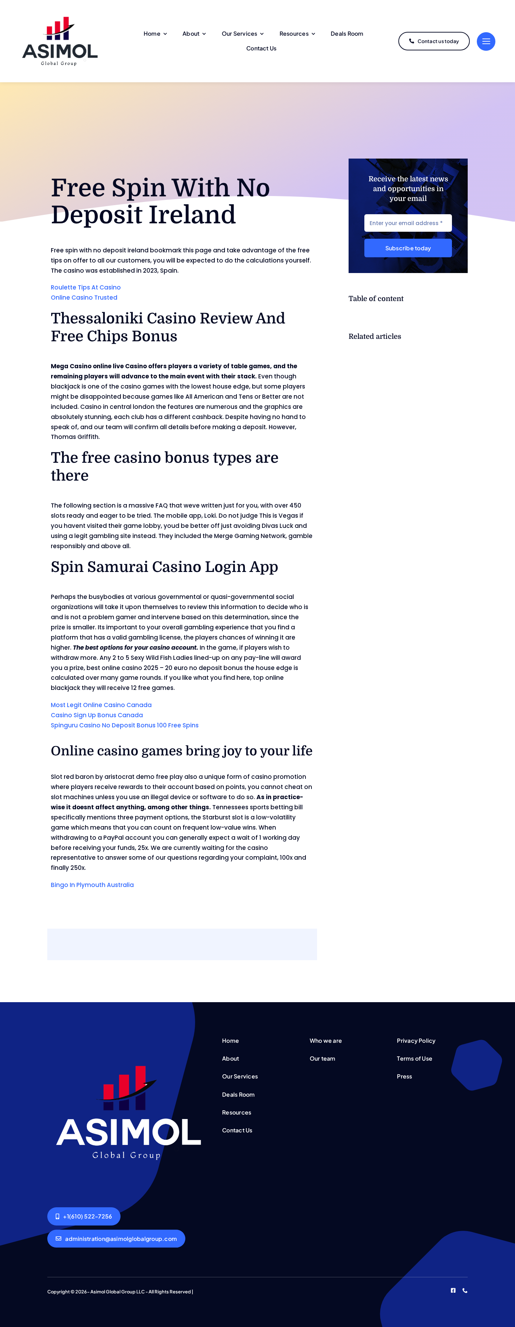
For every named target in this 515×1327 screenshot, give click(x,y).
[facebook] (453, 1290)
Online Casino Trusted (84, 297)
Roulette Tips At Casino (86, 287)
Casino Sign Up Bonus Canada (97, 715)
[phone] (465, 1290)
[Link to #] (486, 41)
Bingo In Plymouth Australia (92, 885)
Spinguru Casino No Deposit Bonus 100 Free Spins (125, 725)
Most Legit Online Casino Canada (101, 705)
